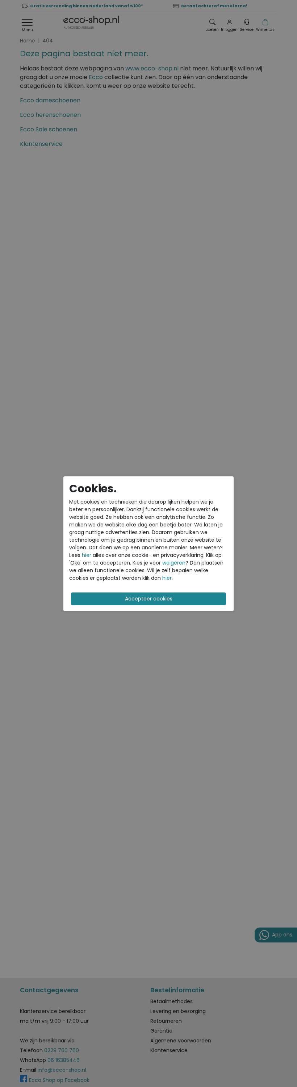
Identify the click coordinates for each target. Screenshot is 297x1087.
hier (86, 555)
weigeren (173, 562)
